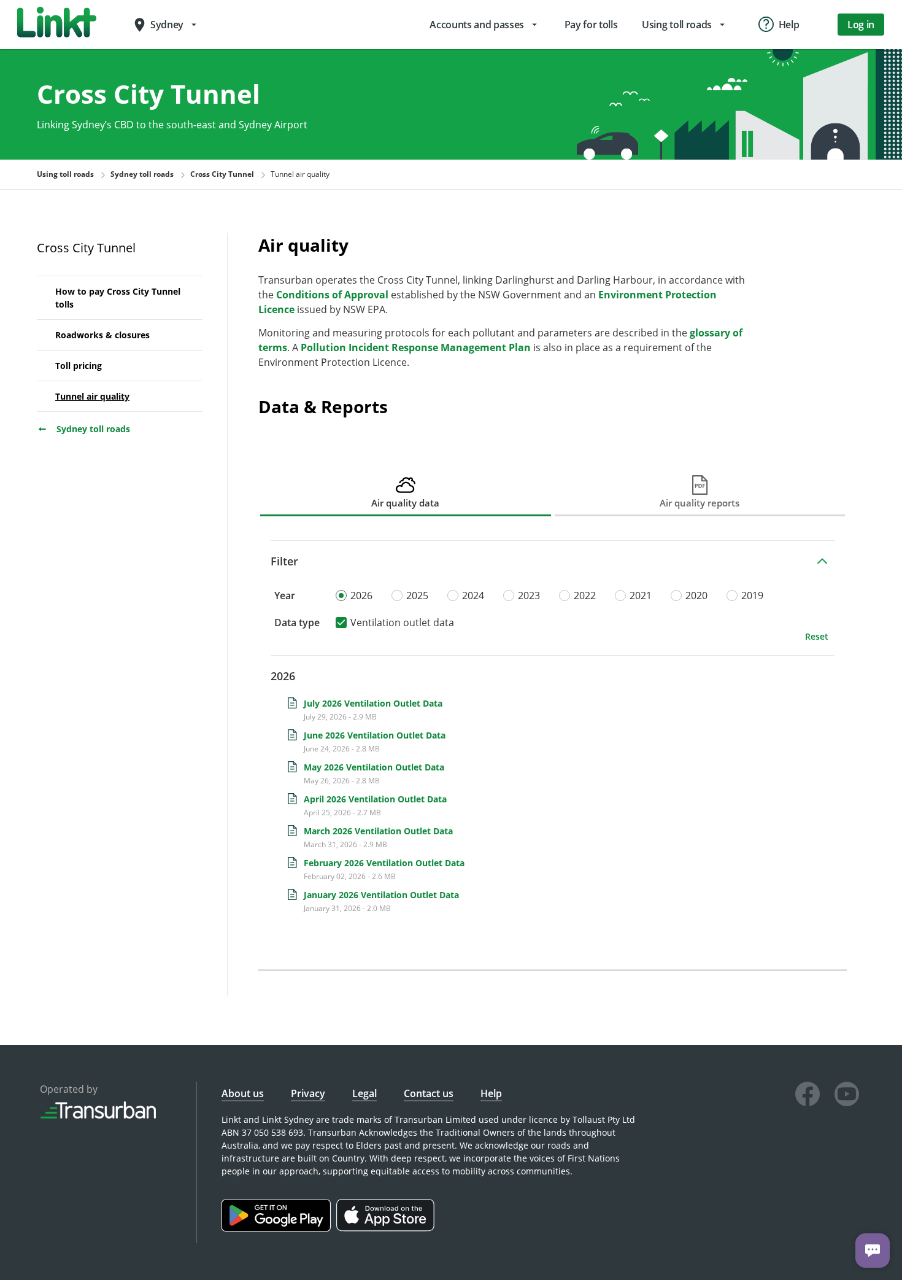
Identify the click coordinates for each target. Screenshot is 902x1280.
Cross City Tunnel (86, 247)
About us (243, 1093)
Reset (816, 636)
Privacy (308, 1093)
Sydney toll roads (92, 429)
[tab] (405, 492)
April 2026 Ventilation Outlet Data (375, 799)
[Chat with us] (872, 1250)
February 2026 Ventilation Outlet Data (384, 863)
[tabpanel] (552, 738)
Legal (364, 1093)
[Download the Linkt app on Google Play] (279, 1228)
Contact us (428, 1093)
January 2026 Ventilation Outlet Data (381, 895)
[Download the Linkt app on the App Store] (387, 1228)
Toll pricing (78, 365)
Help (491, 1093)
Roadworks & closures (102, 335)
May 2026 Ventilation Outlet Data (374, 767)
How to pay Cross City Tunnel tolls (117, 297)
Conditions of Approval (332, 294)
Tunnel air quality (92, 396)
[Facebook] (807, 1096)
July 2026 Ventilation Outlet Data (373, 703)
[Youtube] (847, 1096)
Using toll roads (65, 174)
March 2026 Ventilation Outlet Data (378, 831)
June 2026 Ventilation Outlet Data (374, 735)
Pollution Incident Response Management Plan (416, 347)
